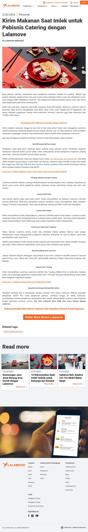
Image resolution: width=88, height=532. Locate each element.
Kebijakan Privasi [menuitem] (34, 498)
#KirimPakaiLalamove (13, 332)
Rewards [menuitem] (31, 482)
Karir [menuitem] (67, 482)
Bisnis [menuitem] (30, 467)
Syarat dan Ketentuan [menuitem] (36, 506)
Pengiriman (27, 6)
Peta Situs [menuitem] (69, 490)
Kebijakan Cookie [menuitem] (34, 502)
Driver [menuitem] (30, 474)
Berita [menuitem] (68, 478)
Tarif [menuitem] (29, 478)
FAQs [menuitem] (30, 486)
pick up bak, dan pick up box (65, 159)
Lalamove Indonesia (14, 40)
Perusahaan (74, 6)
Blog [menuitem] (67, 474)
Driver (53, 6)
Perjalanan (41, 6)
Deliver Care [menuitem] (70, 471)
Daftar (84, 2)
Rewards (65, 6)
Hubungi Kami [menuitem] (71, 486)
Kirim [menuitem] (30, 471)
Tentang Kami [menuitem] (71, 467)
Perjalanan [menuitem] (44, 471)
